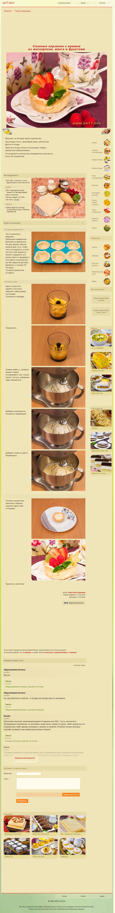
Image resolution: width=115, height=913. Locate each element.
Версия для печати (76, 603)
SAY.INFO (8, 3)
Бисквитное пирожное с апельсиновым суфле (13, 834)
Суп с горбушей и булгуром (97, 348)
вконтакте (49, 652)
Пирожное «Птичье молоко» (99, 473)
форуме (28, 652)
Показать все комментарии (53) (25, 758)
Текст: (6, 779)
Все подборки (97, 289)
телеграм (72, 652)
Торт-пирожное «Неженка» (71, 834)
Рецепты (7, 11)
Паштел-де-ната (38, 856)
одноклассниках (60, 652)
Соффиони (64, 856)
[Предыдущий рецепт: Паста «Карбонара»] (27, 131)
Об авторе (102, 3)
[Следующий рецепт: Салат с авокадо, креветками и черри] (86, 131)
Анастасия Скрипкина (76, 592)
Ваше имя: (8, 773)
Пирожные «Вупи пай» (100, 451)
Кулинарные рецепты (64, 3)
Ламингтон (9, 856)
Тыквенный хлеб (98, 370)
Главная (64, 896)
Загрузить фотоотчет (71, 794)
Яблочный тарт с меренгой (97, 393)
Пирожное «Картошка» (41, 834)
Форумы (83, 3)
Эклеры (94, 428)
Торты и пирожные (23, 11)
